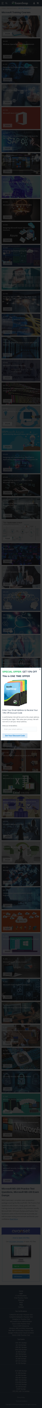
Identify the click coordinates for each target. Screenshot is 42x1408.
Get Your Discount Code (15, 736)
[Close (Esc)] (40, 669)
